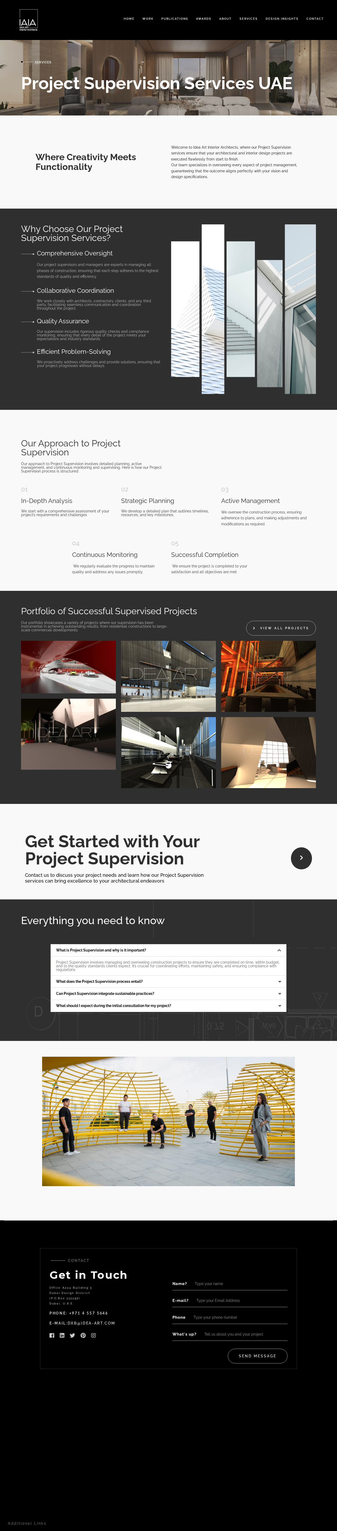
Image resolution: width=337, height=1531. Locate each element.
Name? (179, 1283)
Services (249, 19)
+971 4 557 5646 (88, 1313)
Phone (179, 1317)
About (225, 19)
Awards (203, 19)
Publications (174, 19)
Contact (315, 19)
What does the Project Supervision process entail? (99, 981)
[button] (168, 950)
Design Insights (282, 19)
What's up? (184, 1334)
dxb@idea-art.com (91, 1323)
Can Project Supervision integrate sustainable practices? (105, 993)
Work (147, 19)
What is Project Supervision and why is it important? (101, 950)
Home (129, 19)
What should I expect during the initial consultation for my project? (113, 1006)
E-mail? (180, 1300)
